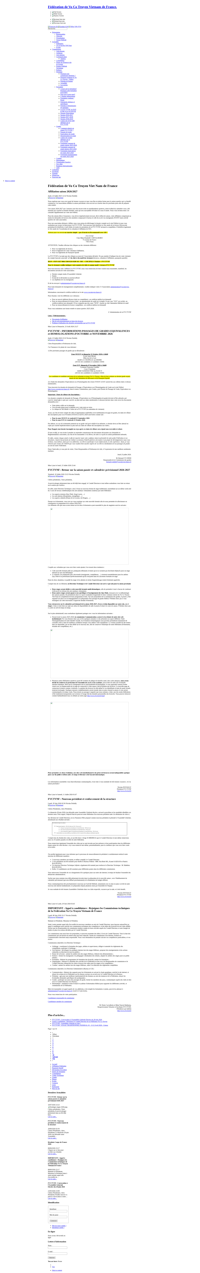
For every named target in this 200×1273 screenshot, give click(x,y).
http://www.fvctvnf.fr (124, 791)
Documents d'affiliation (59, 319)
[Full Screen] (56, 12)
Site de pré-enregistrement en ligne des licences (67, 321)
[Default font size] (58, 21)
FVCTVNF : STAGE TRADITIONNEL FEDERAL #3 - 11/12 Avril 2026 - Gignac (80, 1025)
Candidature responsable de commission (61, 998)
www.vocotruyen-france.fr (92, 292)
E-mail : (50, 1251)
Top (53, 1267)
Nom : (50, 1245)
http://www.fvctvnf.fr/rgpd (96, 696)
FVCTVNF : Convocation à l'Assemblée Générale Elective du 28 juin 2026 (77, 1020)
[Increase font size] (58, 19)
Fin (53, 1059)
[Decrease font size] (59, 23)
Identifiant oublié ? (58, 1227)
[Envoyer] (51, 198)
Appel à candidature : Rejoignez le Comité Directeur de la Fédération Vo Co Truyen (79, 1021)
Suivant (55, 1057)
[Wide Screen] (57, 14)
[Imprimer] (59, 198)
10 (53, 1055)
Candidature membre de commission (60, 1001)
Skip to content (10, 181)
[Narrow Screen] (58, 16)
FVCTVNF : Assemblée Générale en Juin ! (66, 1023)
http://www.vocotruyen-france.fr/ (59, 389)
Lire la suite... (52, 1117)
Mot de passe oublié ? (59, 1226)
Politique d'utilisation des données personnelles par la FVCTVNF (73, 323)
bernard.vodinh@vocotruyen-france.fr (118, 462)
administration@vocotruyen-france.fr (73, 283)
